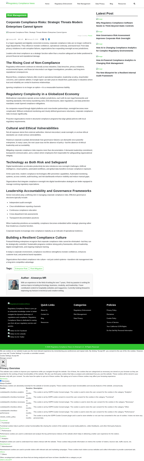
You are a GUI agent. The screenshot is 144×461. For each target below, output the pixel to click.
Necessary (5, 381)
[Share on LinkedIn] (48, 39)
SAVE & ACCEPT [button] (6, 460)
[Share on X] (46, 39)
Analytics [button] (3, 436)
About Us (44, 310)
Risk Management (83, 4)
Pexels (90, 35)
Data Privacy (100, 4)
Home (47, 4)
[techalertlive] (18, 330)
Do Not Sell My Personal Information (120, 330)
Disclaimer (110, 314)
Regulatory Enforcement (63, 4)
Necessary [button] (4, 379)
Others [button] (2, 452)
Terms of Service (113, 322)
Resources (122, 4)
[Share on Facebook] (43, 39)
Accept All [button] (15, 356)
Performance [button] (4, 428)
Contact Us (45, 314)
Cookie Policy (111, 318)
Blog (111, 4)
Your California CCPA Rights (117, 326)
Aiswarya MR (12, 39)
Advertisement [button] (5, 444)
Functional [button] (3, 420)
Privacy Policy (111, 310)
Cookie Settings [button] (5, 356)
